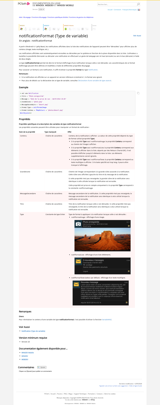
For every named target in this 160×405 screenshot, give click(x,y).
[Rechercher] (138, 4)
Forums (59, 394)
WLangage (27, 17)
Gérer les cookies (110, 394)
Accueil (110, 10)
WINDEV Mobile (28, 353)
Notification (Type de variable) (33, 331)
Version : (36, 9)
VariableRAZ (107, 319)
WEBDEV (25, 359)
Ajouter (43, 367)
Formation (91, 394)
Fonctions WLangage (39, 17)
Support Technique (80, 394)
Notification (93, 70)
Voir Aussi (137, 35)
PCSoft (46, 394)
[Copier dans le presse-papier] (138, 93)
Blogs (70, 394)
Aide (20, 17)
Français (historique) (129, 10)
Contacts (99, 394)
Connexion (117, 10)
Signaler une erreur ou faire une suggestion (113, 386)
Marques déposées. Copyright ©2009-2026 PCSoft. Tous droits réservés (80, 398)
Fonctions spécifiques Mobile (58, 17)
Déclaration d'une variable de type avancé (94, 80)
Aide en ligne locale (135, 386)
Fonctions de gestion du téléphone (81, 17)
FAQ (65, 394)
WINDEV (25, 356)
